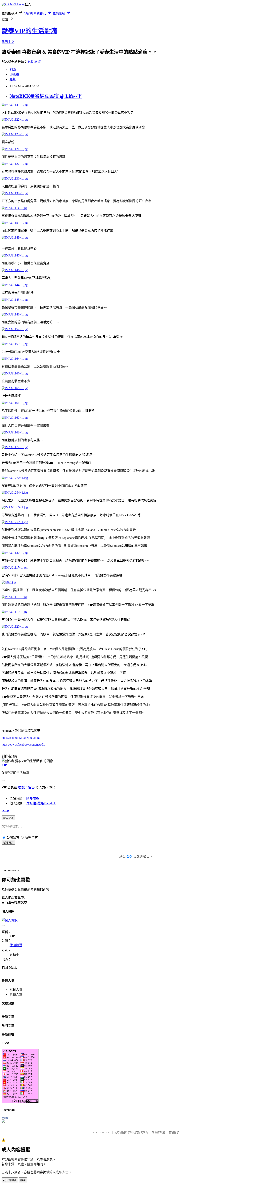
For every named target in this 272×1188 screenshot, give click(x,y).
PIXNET (106, 1132)
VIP (4, 764)
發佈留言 (8, 842)
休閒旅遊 (34, 61)
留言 (31, 787)
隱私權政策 (158, 1132)
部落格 (14, 74)
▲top (5, 810)
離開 (22, 1180)
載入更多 (8, 818)
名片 (13, 79)
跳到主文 (8, 42)
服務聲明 (174, 1132)
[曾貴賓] (3, 1121)
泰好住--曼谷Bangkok (41, 803)
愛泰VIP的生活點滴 (29, 30)
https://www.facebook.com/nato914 (24, 744)
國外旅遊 (32, 798)
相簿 (13, 69)
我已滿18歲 (9, 1180)
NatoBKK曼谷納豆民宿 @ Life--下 (46, 96)
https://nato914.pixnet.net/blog (21, 737)
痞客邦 (22, 787)
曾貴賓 (5, 1118)
